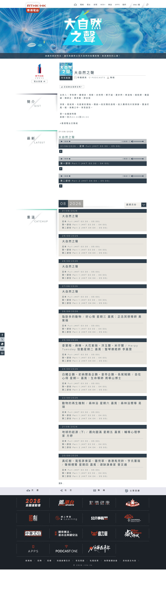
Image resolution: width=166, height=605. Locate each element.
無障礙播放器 (111, 561)
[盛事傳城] (132, 533)
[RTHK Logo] (34, 6)
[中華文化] (33, 533)
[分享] (61, 490)
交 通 (35, 490)
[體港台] (66, 503)
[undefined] (75, 5)
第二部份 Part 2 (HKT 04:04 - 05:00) (85, 228)
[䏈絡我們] (95, 490)
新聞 (94, 6)
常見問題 (81, 561)
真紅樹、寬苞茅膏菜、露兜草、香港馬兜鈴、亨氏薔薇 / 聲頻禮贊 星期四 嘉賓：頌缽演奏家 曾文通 (101, 463)
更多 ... (61, 483)
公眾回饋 (135, 491)
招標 (50, 561)
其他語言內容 (130, 561)
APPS (116, 6)
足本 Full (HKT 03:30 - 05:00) (81, 222)
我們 (123, 6)
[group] (131, 141)
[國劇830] (33, 518)
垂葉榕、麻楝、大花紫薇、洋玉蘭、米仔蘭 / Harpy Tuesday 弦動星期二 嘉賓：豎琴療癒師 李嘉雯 (100, 347)
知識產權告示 (64, 561)
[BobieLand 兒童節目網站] (132, 503)
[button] (62, 141)
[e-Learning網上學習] (66, 518)
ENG (135, 5)
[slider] (139, 141)
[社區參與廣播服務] (132, 518)
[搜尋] (147, 4)
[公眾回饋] (127, 491)
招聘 (40, 561)
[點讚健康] (99, 503)
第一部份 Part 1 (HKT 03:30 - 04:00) (84, 225)
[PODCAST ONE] (66, 549)
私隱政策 (95, 561)
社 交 (68, 490)
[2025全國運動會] (33, 503)
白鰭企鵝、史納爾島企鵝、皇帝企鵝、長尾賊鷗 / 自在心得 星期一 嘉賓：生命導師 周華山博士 (101, 376)
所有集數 (66, 78)
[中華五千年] (99, 549)
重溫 (109, 6)
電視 (81, 6)
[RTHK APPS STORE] (33, 549)
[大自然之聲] (60, 151)
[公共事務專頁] (99, 518)
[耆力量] (99, 533)
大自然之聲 (67, 137)
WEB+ (102, 6)
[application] (102, 141)
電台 (88, 6)
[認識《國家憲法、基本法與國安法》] (66, 533)
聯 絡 (102, 490)
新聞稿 (29, 561)
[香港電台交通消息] (28, 490)
